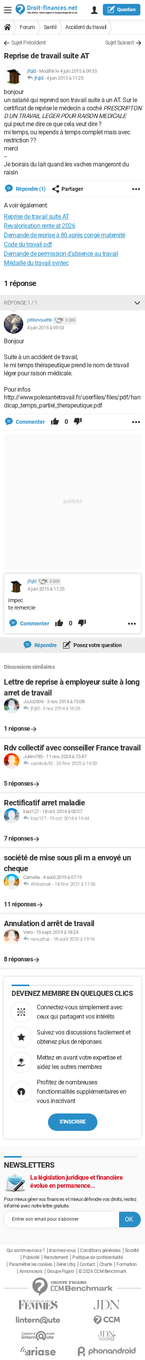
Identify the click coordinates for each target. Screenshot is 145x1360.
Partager (72, 189)
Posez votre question (97, 645)
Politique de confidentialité (97, 1257)
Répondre (45, 645)
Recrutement (56, 1257)
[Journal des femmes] (38, 1305)
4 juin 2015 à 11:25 (65, 78)
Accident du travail (85, 27)
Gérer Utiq (65, 1264)
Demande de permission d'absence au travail (61, 253)
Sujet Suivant (119, 42)
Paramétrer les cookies (30, 1264)
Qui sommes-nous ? (26, 1250)
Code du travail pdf (28, 244)
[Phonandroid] (107, 1351)
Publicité (31, 1257)
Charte (105, 1264)
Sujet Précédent (28, 42)
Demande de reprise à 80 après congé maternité (64, 235)
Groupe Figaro (60, 1271)
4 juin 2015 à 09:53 (45, 328)
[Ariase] (38, 1351)
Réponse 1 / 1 (21, 303)
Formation (126, 1264)
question (126, 9)
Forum (27, 27)
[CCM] (107, 1320)
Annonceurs (31, 1271)
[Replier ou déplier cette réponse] (137, 302)
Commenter (30, 422)
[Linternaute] (38, 1320)
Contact (87, 1264)
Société (132, 1250)
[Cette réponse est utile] (55, 422)
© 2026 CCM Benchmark (102, 1271)
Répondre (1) (30, 189)
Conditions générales (100, 1250)
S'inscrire (73, 1121)
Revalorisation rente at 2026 (39, 226)
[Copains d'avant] (38, 1336)
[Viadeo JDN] (107, 1336)
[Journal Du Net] (107, 1305)
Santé (50, 27)
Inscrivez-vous (62, 1250)
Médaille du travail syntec (36, 263)
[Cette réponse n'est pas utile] (78, 422)
